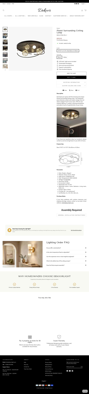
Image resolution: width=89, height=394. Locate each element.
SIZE (58, 48)
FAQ (13, 3)
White (65, 57)
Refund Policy (48, 366)
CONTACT (48, 15)
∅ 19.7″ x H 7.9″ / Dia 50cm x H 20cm (68, 50)
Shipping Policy (48, 364)
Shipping (65, 40)
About (4, 3)
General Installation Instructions (71, 215)
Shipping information (71, 82)
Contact (9, 3)
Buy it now (71, 77)
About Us (26, 364)
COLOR (59, 54)
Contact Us (26, 366)
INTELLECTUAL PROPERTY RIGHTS (53, 373)
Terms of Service (49, 369)
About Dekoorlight (77, 15)
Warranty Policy (49, 375)
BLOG (41, 15)
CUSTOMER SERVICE (60, 15)
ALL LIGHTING (20, 15)
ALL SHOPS (8, 15)
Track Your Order (28, 369)
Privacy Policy (48, 362)
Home (58, 28)
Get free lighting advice (76, 230)
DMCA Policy (48, 371)
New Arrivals (33, 15)
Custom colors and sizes (71, 85)
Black (59, 57)
